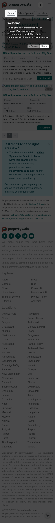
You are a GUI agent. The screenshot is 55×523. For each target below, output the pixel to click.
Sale (10, 13)
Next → (44, 46)
